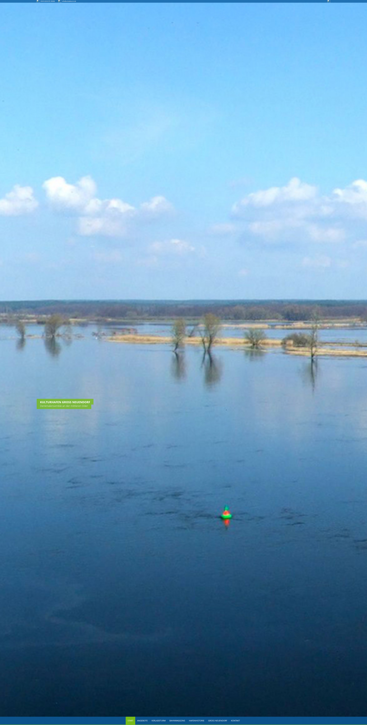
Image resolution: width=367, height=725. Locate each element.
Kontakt (235, 720)
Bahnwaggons (177, 720)
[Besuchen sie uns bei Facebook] (328, 1)
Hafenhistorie (196, 720)
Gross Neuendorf (217, 720)
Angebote (142, 720)
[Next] (365, 349)
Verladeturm (158, 720)
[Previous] (1, 349)
